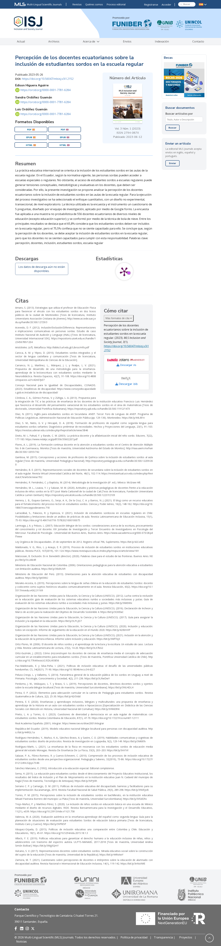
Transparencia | (165, 937)
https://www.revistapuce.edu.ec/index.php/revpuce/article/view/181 (102, 550)
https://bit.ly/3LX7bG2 (91, 647)
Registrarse (151, 4)
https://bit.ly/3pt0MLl (36, 577)
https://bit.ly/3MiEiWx (120, 603)
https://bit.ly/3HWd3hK (107, 709)
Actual (21, 41)
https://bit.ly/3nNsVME (133, 863)
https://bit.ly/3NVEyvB (137, 789)
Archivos (53, 41)
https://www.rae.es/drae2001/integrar (83, 723)
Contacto (198, 41)
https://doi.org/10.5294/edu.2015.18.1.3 (66, 833)
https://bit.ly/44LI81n (133, 417)
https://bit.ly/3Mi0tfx (134, 741)
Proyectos (185, 937)
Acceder (166, 4)
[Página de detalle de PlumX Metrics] (124, 271)
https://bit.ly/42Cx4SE (132, 541)
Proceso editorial (116, 4)
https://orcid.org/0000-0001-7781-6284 (45, 90)
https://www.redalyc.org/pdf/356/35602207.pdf (52, 439)
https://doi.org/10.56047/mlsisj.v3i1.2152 (48, 79)
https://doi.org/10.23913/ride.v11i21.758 (52, 811)
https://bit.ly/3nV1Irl (117, 750)
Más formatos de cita (117, 318)
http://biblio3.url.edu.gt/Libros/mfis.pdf (68, 347)
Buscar (172, 127)
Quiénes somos (94, 4)
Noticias (21, 941)
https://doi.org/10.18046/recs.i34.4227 (74, 669)
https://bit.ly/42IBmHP (118, 630)
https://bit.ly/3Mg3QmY (46, 845)
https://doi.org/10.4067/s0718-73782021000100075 (51, 520)
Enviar (172, 163)
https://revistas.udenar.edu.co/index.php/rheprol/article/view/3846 (51, 430)
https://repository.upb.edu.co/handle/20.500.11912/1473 (99, 408)
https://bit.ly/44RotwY (111, 854)
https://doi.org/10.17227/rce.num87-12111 (115, 718)
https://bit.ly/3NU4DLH (120, 687)
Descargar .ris (127, 365)
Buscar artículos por (179, 114)
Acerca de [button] (89, 41)
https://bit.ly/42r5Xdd (68, 696)
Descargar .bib (128, 384)
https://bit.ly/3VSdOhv (135, 798)
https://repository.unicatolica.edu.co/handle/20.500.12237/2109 (80, 495)
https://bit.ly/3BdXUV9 (53, 568)
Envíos (127, 41)
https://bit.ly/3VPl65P (54, 824)
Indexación (162, 41)
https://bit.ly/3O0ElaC (112, 612)
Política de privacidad (134, 937)
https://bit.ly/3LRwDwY (97, 678)
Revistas (77, 4)
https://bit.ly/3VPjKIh (86, 780)
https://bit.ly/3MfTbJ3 (108, 639)
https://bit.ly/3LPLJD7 (70, 621)
